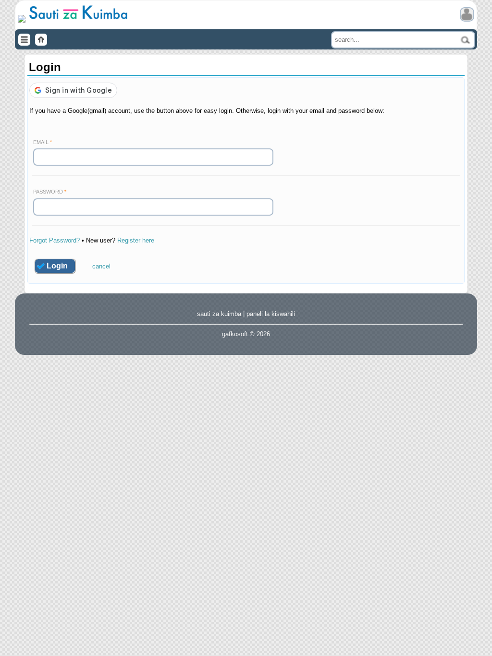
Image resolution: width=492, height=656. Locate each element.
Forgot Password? (54, 240)
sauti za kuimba (219, 313)
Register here (135, 240)
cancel (101, 266)
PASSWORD (48, 191)
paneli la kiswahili (270, 313)
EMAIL (41, 142)
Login (57, 266)
